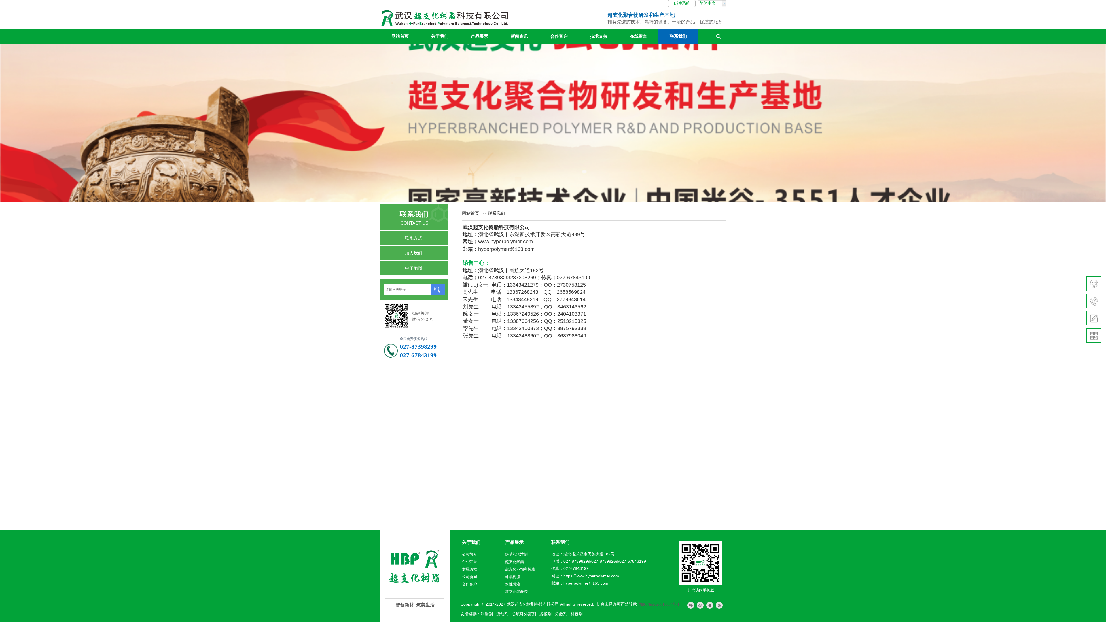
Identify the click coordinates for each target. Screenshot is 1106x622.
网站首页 (400, 36)
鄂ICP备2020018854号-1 (659, 604)
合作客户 (559, 36)
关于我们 (439, 36)
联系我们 (678, 36)
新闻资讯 (519, 36)
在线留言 (638, 36)
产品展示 (479, 36)
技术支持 (598, 36)
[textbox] (407, 289)
